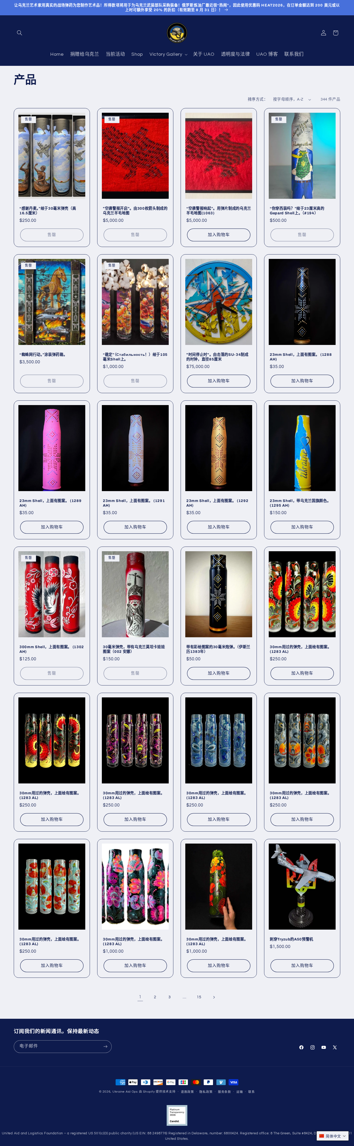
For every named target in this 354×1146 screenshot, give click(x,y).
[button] (20, 33)
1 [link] (140, 997)
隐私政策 (206, 1092)
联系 (251, 1092)
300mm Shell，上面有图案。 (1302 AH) (51, 649)
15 (199, 997)
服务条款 (224, 1092)
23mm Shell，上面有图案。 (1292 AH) (217, 503)
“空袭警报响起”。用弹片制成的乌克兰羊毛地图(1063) (218, 210)
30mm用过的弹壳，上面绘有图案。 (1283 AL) (300, 649)
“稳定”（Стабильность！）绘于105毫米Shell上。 (135, 356)
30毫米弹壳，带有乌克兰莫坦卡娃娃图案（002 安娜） (134, 649)
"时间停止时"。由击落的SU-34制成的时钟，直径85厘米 (217, 356)
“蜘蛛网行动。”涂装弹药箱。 (43, 354)
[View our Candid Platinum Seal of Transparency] (177, 1125)
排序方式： (258, 99)
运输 (239, 1092)
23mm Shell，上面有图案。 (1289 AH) (50, 503)
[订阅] (105, 1046)
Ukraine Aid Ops (125, 1091)
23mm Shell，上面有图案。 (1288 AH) (301, 356)
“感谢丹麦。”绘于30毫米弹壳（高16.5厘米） (47, 210)
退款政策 (187, 1092)
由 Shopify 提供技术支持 (157, 1091)
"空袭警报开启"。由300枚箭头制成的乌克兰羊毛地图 (135, 210)
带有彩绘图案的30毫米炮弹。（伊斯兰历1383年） (218, 649)
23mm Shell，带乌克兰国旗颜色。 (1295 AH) (300, 503)
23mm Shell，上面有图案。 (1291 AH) (134, 503)
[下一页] (214, 997)
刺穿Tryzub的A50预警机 (291, 939)
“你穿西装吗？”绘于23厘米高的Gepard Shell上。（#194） (297, 210)
